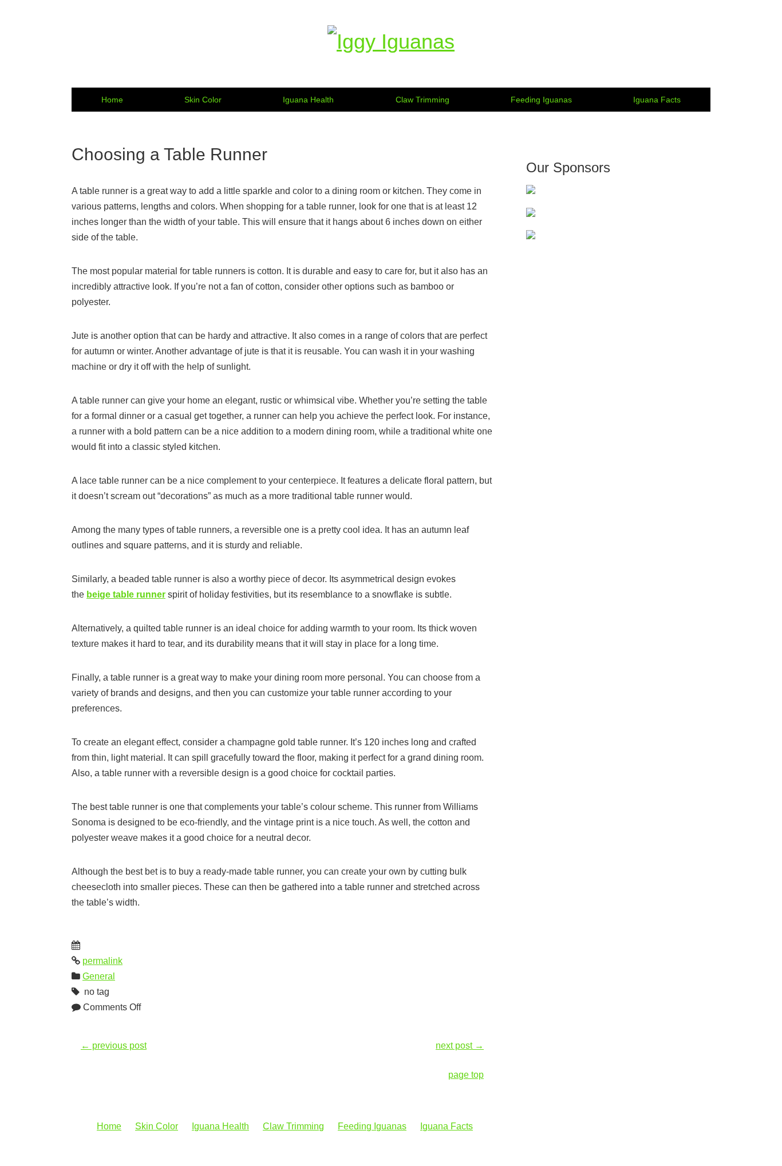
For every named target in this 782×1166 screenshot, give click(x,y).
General (98, 976)
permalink (102, 961)
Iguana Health (308, 99)
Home (112, 99)
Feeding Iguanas (541, 99)
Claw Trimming (422, 99)
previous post (114, 1045)
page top (466, 1075)
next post (460, 1045)
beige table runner (125, 594)
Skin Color (203, 99)
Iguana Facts (657, 99)
